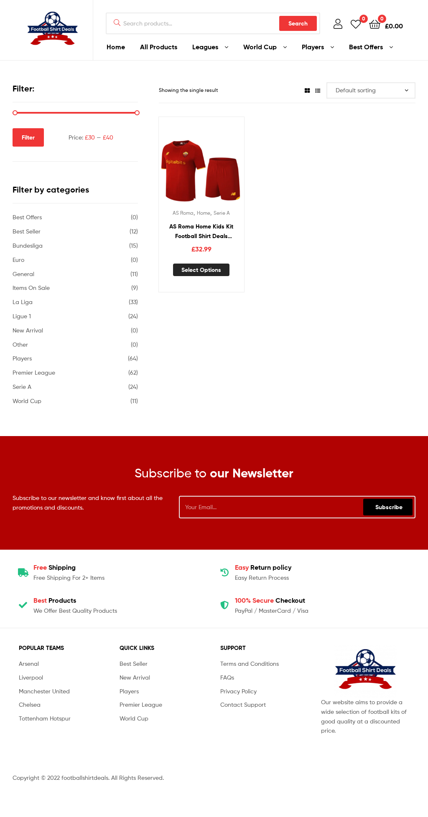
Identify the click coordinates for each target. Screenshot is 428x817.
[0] (356, 23)
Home (116, 47)
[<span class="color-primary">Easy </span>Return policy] (224, 572)
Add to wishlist (180, 163)
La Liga (23, 301)
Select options (201, 270)
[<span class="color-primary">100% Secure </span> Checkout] (224, 605)
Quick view (221, 163)
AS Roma (183, 213)
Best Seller (27, 231)
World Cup (260, 47)
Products (54, 600)
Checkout (270, 600)
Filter (28, 137)
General (23, 273)
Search (298, 23)
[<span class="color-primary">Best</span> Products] (23, 605)
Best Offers (366, 47)
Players (313, 47)
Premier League (34, 372)
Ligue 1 (22, 316)
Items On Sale (31, 287)
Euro (18, 259)
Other (20, 344)
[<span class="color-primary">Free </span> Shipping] (23, 572)
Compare (201, 163)
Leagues (205, 47)
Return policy (263, 567)
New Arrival (28, 330)
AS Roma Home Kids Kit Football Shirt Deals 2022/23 (201, 232)
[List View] (317, 90)
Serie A (222, 213)
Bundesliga (28, 245)
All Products (158, 47)
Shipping (54, 567)
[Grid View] (307, 90)
